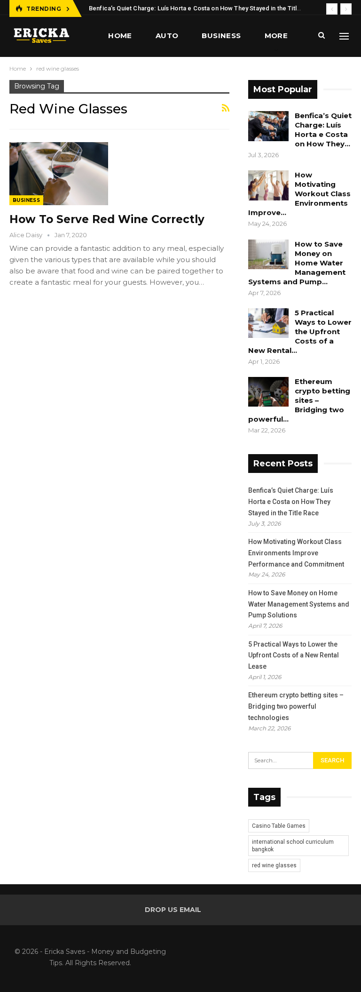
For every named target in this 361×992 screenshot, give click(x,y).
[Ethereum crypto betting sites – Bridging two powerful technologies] (268, 392)
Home (120, 35)
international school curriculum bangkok (293, 846)
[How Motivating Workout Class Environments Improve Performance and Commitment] (268, 185)
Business (221, 35)
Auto (167, 35)
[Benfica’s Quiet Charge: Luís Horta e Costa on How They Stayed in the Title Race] (268, 126)
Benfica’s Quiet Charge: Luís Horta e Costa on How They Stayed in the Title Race (203, 8)
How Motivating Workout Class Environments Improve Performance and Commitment (296, 553)
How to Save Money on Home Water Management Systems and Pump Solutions (298, 604)
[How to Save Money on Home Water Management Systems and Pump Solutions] (268, 255)
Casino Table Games (279, 826)
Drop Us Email (173, 909)
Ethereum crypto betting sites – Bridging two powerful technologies (296, 706)
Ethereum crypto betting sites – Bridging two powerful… (299, 400)
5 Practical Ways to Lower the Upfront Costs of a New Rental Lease (293, 655)
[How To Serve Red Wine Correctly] (58, 173)
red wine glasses (274, 865)
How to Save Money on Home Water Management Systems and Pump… (296, 263)
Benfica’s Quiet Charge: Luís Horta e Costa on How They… (323, 129)
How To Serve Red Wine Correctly (106, 219)
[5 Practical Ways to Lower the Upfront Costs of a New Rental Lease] (268, 323)
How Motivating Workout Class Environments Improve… (299, 193)
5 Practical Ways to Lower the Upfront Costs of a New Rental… (300, 331)
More (276, 35)
